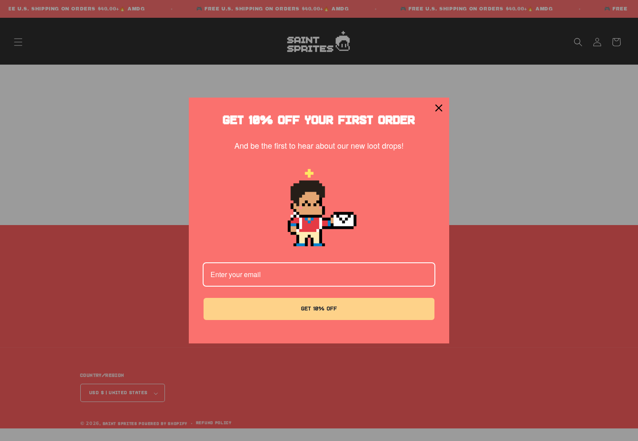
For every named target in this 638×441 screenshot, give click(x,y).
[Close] (438, 108)
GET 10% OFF (319, 308)
